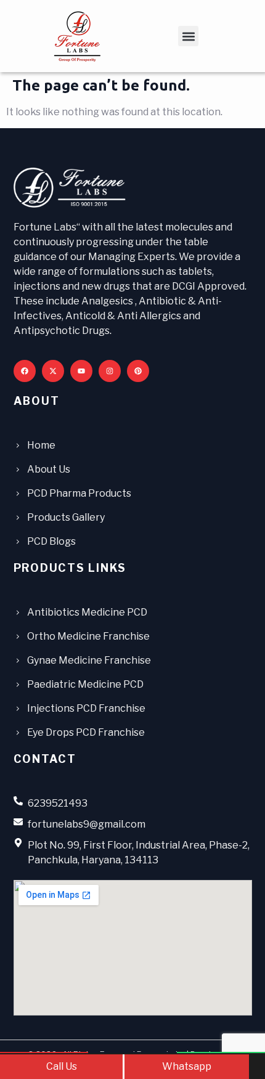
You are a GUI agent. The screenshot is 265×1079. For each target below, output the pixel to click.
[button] (188, 36)
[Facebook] (25, 371)
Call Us (61, 1066)
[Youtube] (81, 371)
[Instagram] (110, 371)
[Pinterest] (138, 371)
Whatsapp (186, 1066)
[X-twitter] (53, 371)
